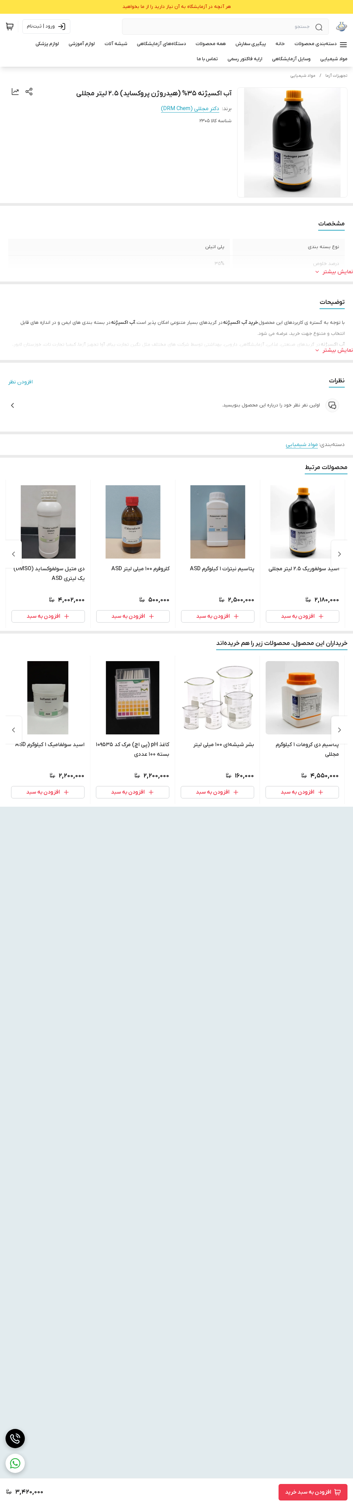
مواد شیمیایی (302, 75)
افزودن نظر (20, 382)
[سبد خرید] (10, 26)
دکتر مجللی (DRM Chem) (190, 108)
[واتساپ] (15, 1463)
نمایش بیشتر (338, 271)
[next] (13, 554)
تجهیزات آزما (336, 75)
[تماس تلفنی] (15, 1438)
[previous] (339, 554)
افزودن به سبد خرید (308, 1492)
